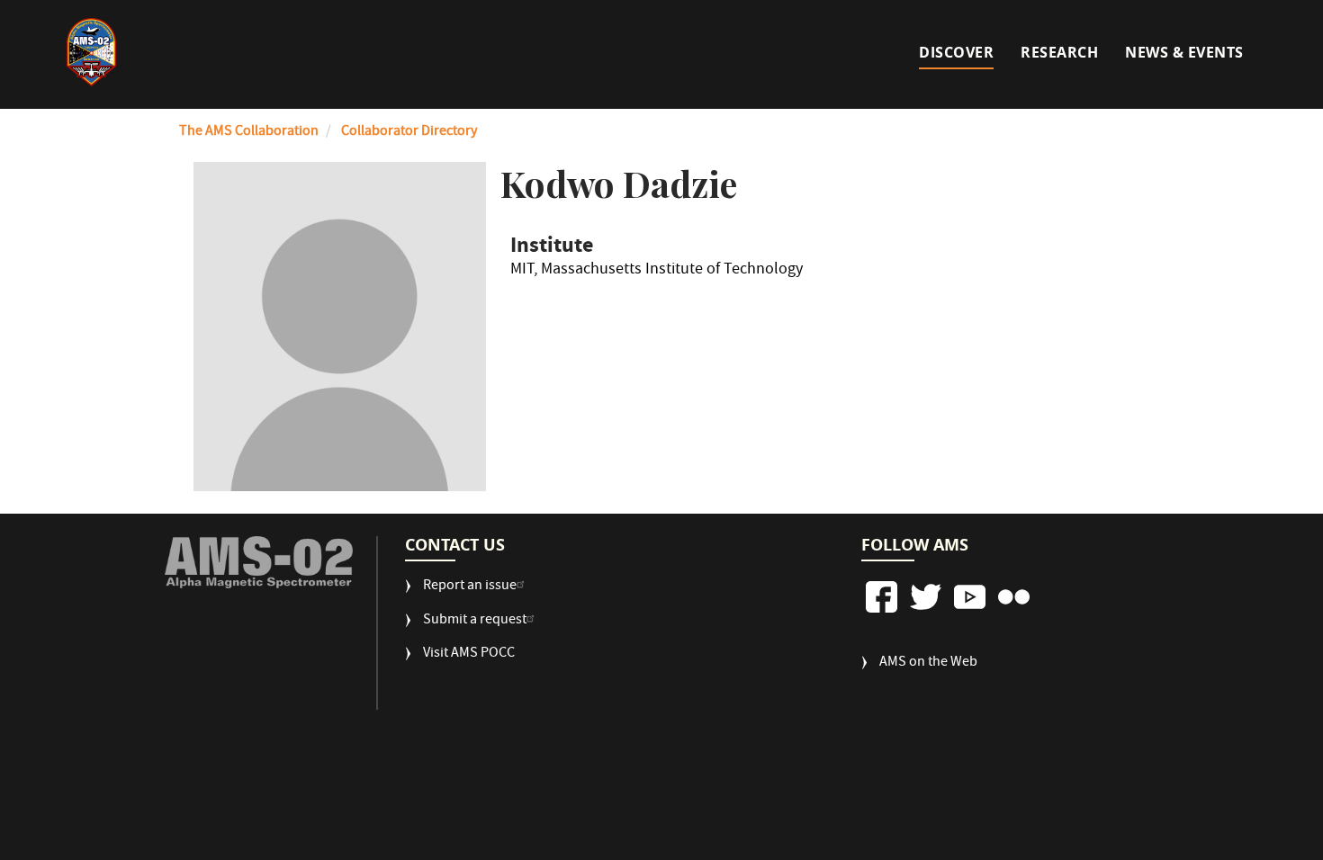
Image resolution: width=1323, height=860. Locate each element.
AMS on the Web (928, 663)
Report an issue (470, 587)
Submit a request (474, 621)
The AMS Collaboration (249, 132)
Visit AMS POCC (469, 654)
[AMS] (258, 562)
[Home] (92, 52)
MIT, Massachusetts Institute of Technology (656, 272)
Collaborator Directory (409, 132)
